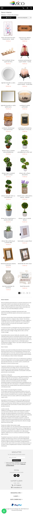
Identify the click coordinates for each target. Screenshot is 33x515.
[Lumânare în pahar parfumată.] (24, 96)
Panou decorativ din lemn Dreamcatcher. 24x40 (8, 38)
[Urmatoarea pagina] (30, 293)
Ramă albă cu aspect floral (25, 241)
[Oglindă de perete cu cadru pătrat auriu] (8, 96)
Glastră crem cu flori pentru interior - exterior (24, 196)
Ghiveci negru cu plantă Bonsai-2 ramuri (8, 173)
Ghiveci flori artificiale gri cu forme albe (8, 241)
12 (27, 293)
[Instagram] (18, 475)
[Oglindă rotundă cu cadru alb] (8, 73)
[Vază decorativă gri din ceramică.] (8, 277)
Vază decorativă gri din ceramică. (8, 286)
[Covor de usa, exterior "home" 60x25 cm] (24, 28)
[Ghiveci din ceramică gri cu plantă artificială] (8, 209)
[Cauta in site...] (31, 8)
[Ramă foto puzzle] (24, 277)
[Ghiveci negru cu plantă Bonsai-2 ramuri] (8, 164)
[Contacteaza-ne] (23, 8)
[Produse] (2, 8)
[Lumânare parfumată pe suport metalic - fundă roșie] (24, 51)
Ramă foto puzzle (24, 286)
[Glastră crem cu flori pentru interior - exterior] (24, 186)
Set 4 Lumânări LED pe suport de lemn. (8, 60)
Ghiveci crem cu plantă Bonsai (25, 219)
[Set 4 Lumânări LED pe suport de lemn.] (8, 51)
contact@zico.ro (17, 487)
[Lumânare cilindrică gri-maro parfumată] (8, 119)
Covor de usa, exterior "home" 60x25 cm (25, 38)
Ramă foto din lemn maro (25, 263)
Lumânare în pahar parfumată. (25, 106)
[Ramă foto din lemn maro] (24, 254)
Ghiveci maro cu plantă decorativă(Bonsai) (8, 151)
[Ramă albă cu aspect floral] (24, 232)
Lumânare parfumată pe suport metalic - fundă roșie (24, 60)
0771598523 (17, 485)
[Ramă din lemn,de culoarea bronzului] (8, 254)
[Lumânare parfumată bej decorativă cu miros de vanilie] (24, 119)
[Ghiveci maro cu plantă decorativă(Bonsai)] (8, 141)
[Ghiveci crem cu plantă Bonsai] (24, 209)
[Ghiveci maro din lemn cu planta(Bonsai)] (8, 186)
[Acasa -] (16, 3)
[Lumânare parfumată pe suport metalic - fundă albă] (24, 73)
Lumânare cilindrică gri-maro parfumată (8, 128)
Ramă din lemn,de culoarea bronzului (8, 264)
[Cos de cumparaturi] (27, 8)
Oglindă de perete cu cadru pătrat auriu (8, 106)
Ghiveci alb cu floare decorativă (24, 173)
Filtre (9, 17)
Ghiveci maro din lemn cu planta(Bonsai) (8, 196)
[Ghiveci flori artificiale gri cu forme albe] (8, 232)
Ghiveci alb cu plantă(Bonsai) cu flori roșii (25, 151)
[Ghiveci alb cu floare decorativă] (24, 164)
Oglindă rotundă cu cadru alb (8, 83)
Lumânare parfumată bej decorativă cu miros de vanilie (24, 128)
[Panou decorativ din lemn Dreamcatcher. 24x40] (8, 28)
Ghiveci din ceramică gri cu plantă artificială (8, 219)
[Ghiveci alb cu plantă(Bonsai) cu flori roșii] (24, 141)
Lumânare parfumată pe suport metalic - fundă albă (24, 83)
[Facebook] (15, 475)
